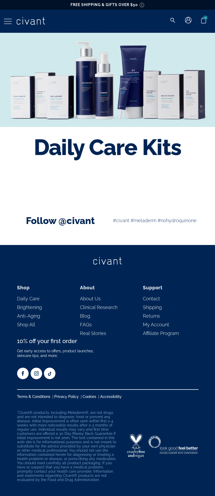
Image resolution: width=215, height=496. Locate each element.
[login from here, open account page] (188, 22)
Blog (85, 316)
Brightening (29, 307)
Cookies (89, 396)
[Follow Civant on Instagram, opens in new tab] (36, 378)
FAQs (86, 324)
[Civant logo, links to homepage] (107, 261)
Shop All (26, 324)
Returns (151, 316)
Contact (151, 298)
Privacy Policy (66, 396)
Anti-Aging (28, 316)
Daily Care (28, 298)
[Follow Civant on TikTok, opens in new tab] (50, 378)
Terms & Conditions (33, 396)
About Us (90, 298)
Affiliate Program (161, 333)
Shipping (152, 307)
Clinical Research (98, 307)
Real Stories (93, 333)
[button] (8, 21)
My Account (156, 324)
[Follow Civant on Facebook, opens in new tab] (23, 378)
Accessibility (111, 396)
